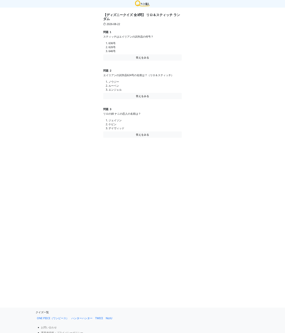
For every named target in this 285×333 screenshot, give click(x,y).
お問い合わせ (49, 327)
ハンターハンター (82, 318)
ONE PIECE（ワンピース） (53, 318)
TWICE (99, 318)
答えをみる (142, 57)
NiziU (110, 318)
